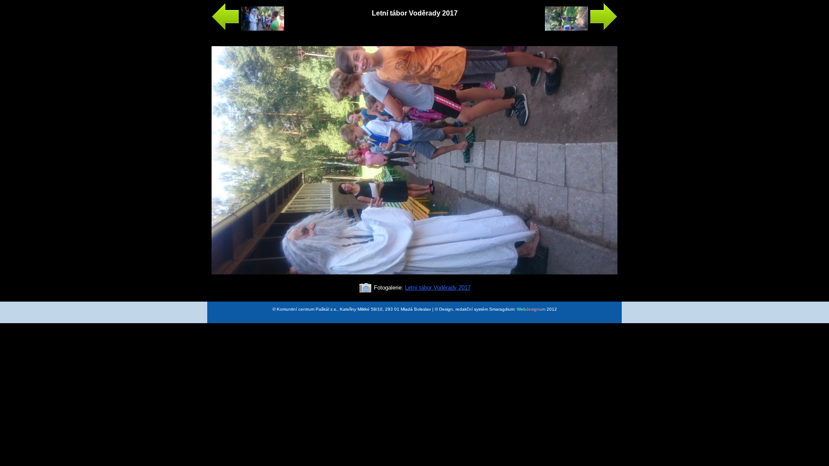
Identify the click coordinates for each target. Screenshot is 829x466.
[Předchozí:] (248, 28)
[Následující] (414, 278)
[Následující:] (581, 28)
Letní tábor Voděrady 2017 (438, 287)
